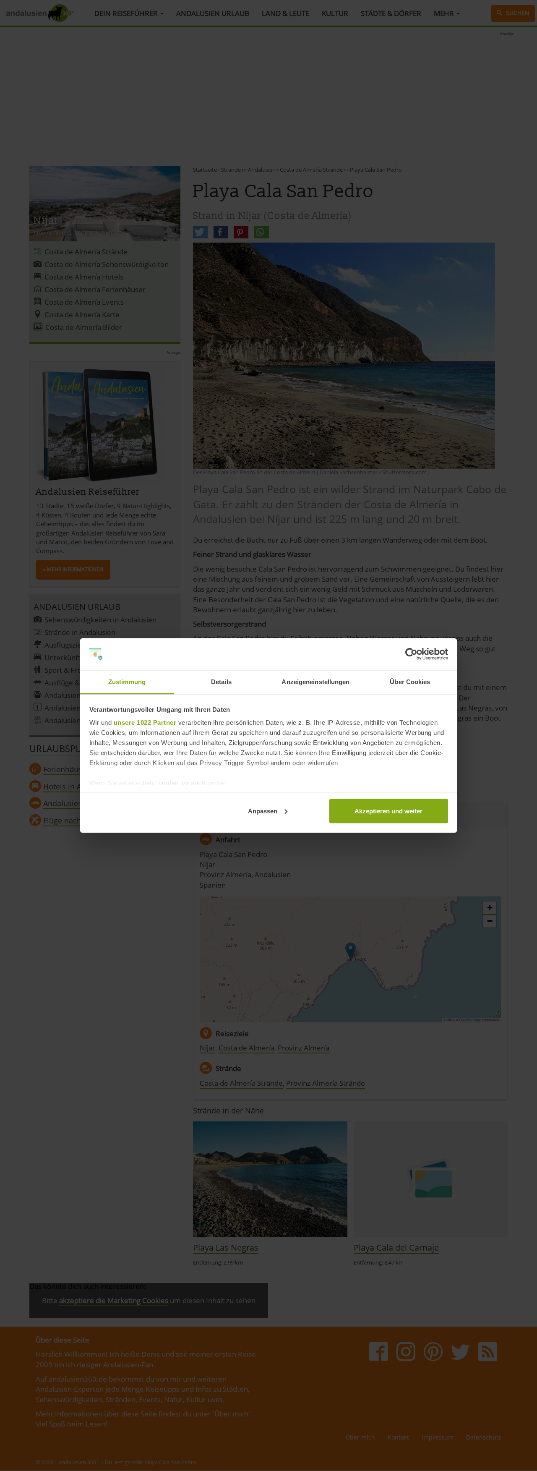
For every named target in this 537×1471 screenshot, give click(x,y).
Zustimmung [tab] (127, 681)
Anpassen (262, 810)
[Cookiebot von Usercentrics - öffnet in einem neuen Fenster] (411, 654)
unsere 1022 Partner (145, 722)
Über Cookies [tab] (410, 681)
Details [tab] (221, 681)
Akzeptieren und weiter (388, 810)
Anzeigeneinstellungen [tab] (315, 681)
